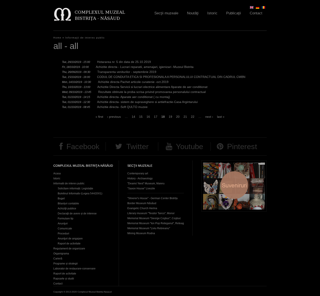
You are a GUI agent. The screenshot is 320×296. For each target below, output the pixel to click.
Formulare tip (65, 218)
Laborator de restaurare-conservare (74, 268)
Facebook (82, 146)
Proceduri (63, 233)
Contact (256, 13)
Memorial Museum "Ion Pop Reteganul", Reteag (155, 223)
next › (209, 116)
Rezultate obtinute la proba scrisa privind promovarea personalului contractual (152, 92)
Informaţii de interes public (85, 37)
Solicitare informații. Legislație (75, 188)
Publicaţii (233, 13)
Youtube (189, 146)
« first (99, 116)
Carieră (57, 258)
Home (57, 37)
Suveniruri (234, 186)
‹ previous (114, 116)
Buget (61, 198)
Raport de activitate (69, 243)
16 (148, 116)
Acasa (57, 173)
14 (133, 116)
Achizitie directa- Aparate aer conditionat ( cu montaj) (133, 97)
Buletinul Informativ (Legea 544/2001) (80, 193)
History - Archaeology (140, 178)
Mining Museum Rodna (141, 233)
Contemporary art (137, 173)
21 (185, 116)
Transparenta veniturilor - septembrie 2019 (126, 72)
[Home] (89, 14)
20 (178, 116)
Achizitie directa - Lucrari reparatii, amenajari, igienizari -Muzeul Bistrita (145, 67)
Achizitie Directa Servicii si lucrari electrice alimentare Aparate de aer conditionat (152, 87)
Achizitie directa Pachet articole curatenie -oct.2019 (133, 82)
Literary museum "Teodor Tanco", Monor (151, 213)
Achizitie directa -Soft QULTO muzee (122, 107)
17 (155, 116)
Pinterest (242, 146)
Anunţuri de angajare (70, 238)
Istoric (212, 13)
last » (220, 116)
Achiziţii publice (67, 208)
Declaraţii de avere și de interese (77, 213)
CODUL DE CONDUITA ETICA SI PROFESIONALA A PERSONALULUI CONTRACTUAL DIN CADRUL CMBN (171, 77)
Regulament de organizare (69, 248)
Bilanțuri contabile (68, 203)
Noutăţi (193, 13)
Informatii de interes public (68, 183)
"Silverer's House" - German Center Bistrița (152, 198)
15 (141, 116)
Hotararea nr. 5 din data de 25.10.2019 (124, 62)
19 (170, 116)
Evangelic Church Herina (142, 208)
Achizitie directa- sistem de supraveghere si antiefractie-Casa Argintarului (147, 102)
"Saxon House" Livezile (141, 188)
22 (192, 116)
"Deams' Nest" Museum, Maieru (146, 183)
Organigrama (61, 253)
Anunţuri (63, 223)
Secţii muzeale (166, 13)
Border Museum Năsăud (141, 203)
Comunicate (65, 228)
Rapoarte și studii (63, 278)
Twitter (137, 146)
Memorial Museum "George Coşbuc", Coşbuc (154, 218)
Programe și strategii (65, 263)
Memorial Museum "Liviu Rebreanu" (148, 228)
